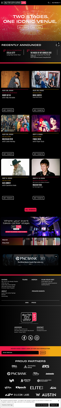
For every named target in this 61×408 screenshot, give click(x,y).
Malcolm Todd (37, 185)
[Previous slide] (56, 45)
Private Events (38, 291)
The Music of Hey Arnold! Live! (41, 53)
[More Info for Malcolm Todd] (46, 167)
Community (4, 296)
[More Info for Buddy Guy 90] (15, 79)
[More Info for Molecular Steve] (15, 123)
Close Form (58, 365)
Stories (3, 294)
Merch (34, 280)
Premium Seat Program (8, 288)
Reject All (54, 405)
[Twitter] (30, 337)
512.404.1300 (40, 329)
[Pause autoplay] (58, 43)
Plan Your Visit (47, 280)
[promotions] (30, 226)
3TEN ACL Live (5, 283)
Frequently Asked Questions (49, 283)
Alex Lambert (6, 183)
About (4, 291)
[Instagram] (36, 337)
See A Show (23, 27)
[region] (30, 403)
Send (43, 352)
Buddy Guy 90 (6, 95)
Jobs (26, 302)
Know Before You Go (46, 281)
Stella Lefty (11, 53)
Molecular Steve (7, 139)
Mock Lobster (37, 95)
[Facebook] (24, 337)
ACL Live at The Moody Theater (9, 281)
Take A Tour (36, 27)
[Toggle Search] (49, 3)
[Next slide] (59, 45)
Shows (4, 280)
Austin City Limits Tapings (8, 284)
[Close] (58, 400)
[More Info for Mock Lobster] (46, 79)
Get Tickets (8, 110)
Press (33, 302)
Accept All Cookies (42, 405)
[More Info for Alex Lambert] (15, 167)
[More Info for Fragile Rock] (46, 123)
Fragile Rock (37, 139)
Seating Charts (45, 284)
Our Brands (55, 2)
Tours (24, 280)
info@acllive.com (42, 330)
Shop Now (5, 242)
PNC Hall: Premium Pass (8, 286)
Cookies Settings (7, 405)
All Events (30, 210)
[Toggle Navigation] (2, 2)
